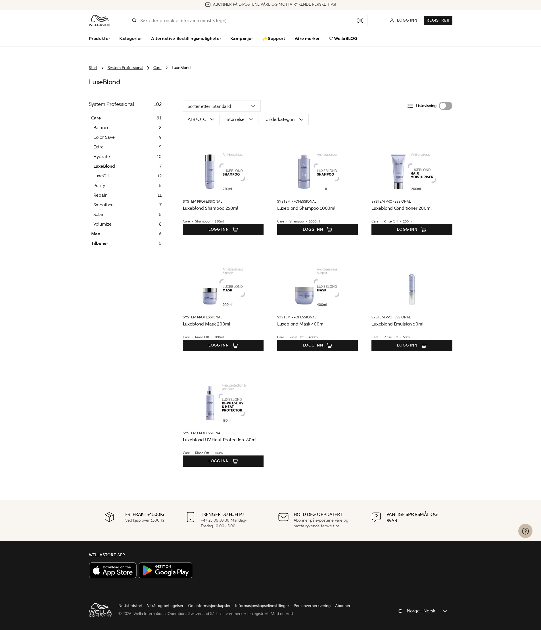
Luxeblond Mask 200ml (206, 324)
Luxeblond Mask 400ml (301, 324)
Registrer (438, 20)
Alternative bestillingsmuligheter (186, 38)
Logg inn (218, 229)
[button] (134, 20)
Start (93, 67)
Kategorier (130, 38)
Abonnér (342, 605)
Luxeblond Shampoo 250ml (210, 208)
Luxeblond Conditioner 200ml (401, 208)
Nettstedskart (130, 605)
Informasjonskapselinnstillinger (262, 605)
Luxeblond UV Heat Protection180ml (220, 439)
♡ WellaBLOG (343, 38)
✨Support (273, 38)
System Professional (125, 67)
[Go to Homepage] (99, 20)
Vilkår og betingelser (165, 605)
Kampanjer (241, 38)
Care (157, 67)
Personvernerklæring (312, 605)
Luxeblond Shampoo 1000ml (306, 208)
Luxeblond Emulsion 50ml (397, 324)
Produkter (99, 38)
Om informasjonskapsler (209, 605)
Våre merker (307, 38)
